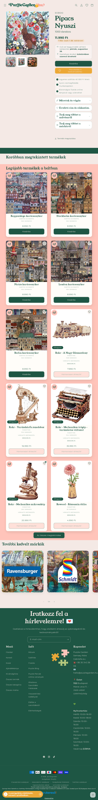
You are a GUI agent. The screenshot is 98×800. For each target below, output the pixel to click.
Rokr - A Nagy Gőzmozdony (71, 352)
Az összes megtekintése (49, 535)
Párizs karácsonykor (26, 284)
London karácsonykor (71, 284)
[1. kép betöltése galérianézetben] (11, 62)
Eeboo (59, 13)
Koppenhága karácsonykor (26, 216)
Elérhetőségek (34, 711)
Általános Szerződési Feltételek (33, 685)
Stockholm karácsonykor (71, 216)
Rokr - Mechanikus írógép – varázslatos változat (71, 428)
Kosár (8, 663)
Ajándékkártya (12, 668)
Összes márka (12, 690)
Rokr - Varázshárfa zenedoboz (26, 427)
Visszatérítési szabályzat (34, 695)
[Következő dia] (54, 601)
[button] (5, 5)
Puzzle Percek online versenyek (36, 675)
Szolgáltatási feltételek (60, 782)
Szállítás (32, 658)
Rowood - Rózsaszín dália (71, 504)
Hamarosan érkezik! (72, 374)
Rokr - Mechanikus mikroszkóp (26, 504)
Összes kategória (13, 685)
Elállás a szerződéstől (34, 703)
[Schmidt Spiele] (68, 571)
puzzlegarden (52, 776)
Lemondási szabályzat (61, 785)
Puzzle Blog (33, 668)
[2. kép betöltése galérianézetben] (21, 62)
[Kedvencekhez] (44, 175)
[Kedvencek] (86, 5)
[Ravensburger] (22, 571)
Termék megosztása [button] (66, 138)
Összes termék (12, 679)
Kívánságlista (12, 674)
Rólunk (31, 652)
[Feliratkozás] (67, 639)
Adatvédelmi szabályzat (40, 782)
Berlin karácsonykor (26, 352)
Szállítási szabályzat (80, 782)
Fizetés (31, 663)
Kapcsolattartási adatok (41, 785)
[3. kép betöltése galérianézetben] (32, 62)
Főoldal (9, 652)
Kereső (9, 658)
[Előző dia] (43, 601)
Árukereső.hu (49, 798)
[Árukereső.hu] (49, 794)
